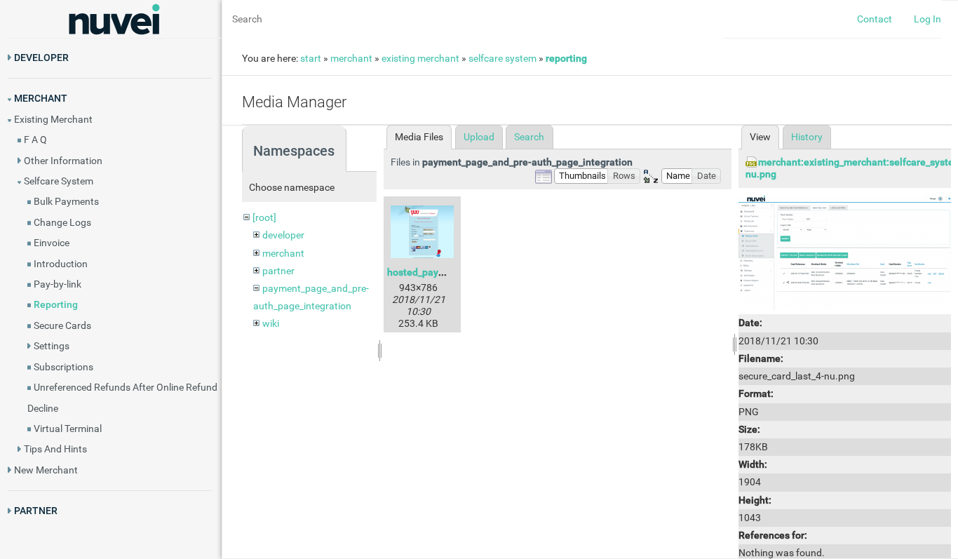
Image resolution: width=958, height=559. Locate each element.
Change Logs (62, 222)
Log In (927, 19)
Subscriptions (63, 366)
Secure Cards (62, 325)
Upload (479, 136)
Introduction (61, 263)
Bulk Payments (66, 201)
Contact (874, 19)
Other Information (63, 160)
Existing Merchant (53, 119)
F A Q (35, 139)
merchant (351, 58)
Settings (51, 345)
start (310, 58)
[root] (264, 217)
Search (529, 136)
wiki (270, 323)
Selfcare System (58, 181)
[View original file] (845, 251)
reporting (566, 58)
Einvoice (51, 242)
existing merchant (420, 58)
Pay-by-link (57, 284)
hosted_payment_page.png (447, 272)
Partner (36, 510)
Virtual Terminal (68, 428)
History (807, 136)
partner (278, 270)
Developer (41, 57)
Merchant (40, 98)
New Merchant (46, 470)
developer (283, 235)
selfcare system (502, 58)
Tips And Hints (55, 448)
